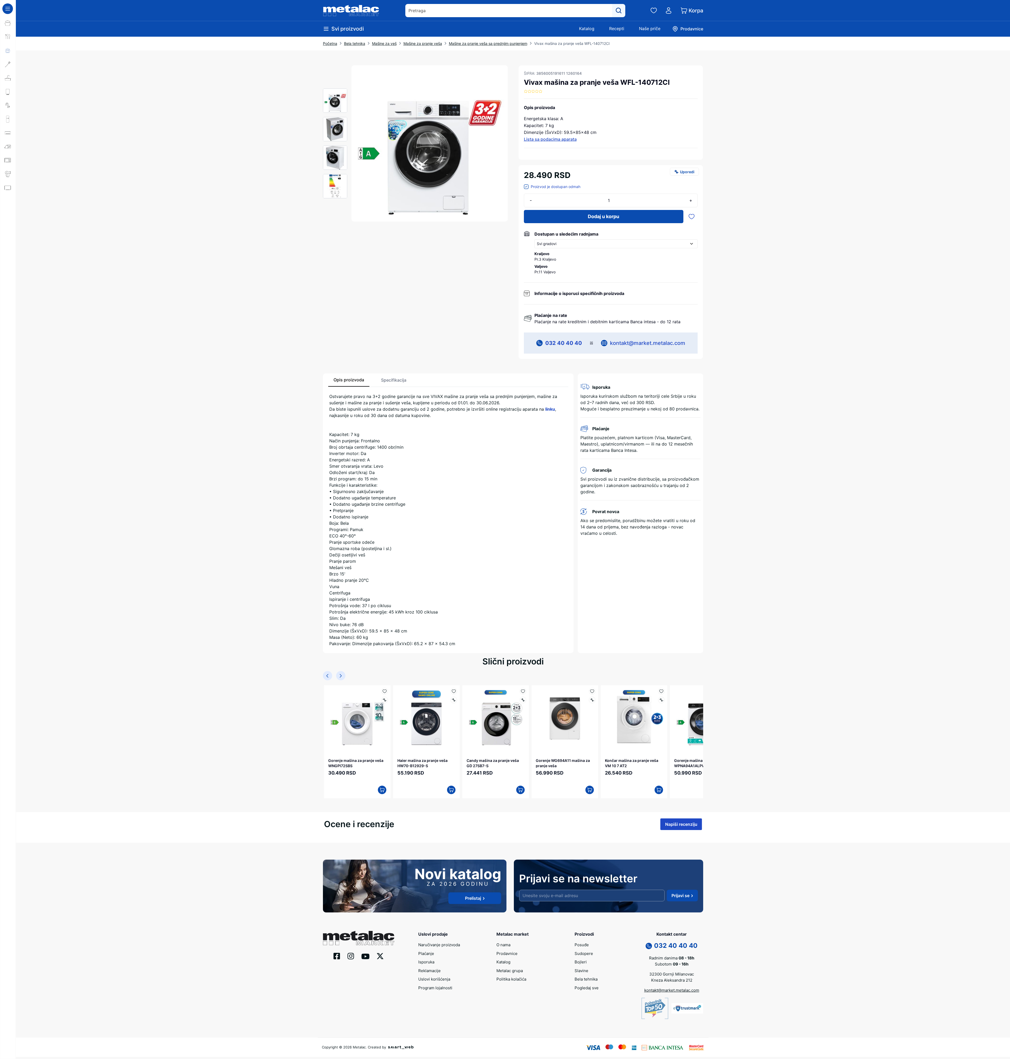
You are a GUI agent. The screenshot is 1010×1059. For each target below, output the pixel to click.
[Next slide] (340, 675)
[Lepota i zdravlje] (7, 174)
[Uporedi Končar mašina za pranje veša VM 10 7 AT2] (661, 700)
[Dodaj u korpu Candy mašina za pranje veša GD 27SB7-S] (520, 790)
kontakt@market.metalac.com (647, 343)
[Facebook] (336, 955)
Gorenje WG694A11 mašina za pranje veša (563, 763)
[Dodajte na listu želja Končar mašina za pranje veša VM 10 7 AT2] (661, 691)
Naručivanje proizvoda (439, 944)
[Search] (618, 10)
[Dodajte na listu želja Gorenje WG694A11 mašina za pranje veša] (592, 691)
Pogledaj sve (587, 987)
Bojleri (581, 961)
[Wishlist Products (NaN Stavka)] (654, 10)
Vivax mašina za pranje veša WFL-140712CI (572, 43)
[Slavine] (7, 105)
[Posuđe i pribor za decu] (7, 50)
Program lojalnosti (435, 987)
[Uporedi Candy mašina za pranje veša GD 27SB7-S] (523, 700)
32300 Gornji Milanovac (671, 974)
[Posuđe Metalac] (7, 23)
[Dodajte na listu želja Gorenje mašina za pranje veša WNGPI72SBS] (384, 691)
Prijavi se (680, 895)
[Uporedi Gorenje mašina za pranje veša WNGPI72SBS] (384, 700)
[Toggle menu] (7, 8)
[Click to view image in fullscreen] (429, 143)
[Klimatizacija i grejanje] (7, 132)
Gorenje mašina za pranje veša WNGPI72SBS (355, 763)
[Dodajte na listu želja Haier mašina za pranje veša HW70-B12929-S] (453, 691)
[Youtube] (365, 956)
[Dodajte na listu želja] (692, 217)
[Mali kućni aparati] (7, 146)
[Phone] (649, 945)
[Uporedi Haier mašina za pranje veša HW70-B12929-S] (453, 700)
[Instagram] (350, 955)
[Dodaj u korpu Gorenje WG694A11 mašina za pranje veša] (589, 790)
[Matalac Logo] (358, 937)
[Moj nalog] (668, 10)
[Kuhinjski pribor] (7, 64)
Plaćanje (426, 953)
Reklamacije (429, 970)
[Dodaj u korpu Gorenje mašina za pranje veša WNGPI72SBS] (382, 790)
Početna (330, 43)
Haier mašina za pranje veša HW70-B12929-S (422, 763)
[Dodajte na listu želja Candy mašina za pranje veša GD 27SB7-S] (523, 691)
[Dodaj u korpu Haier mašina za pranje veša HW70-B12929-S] (451, 790)
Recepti (616, 28)
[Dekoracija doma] (7, 229)
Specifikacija (393, 380)
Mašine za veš (384, 43)
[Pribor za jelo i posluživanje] (7, 36)
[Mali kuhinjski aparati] (7, 160)
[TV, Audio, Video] (7, 187)
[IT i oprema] (7, 215)
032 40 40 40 (563, 343)
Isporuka (426, 961)
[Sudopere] (7, 78)
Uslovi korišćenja (434, 979)
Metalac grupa (509, 970)
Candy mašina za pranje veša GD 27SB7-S (493, 763)
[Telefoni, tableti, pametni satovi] (7, 201)
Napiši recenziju (681, 824)
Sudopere (584, 953)
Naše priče (649, 28)
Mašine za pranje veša (422, 43)
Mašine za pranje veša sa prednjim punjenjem (488, 43)
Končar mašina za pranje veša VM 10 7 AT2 (631, 763)
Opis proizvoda (348, 379)
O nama (503, 944)
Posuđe (582, 944)
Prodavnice (507, 953)
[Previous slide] (327, 675)
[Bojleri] (7, 91)
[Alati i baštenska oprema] (7, 242)
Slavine (581, 970)
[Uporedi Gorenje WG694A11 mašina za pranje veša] (592, 700)
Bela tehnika (354, 43)
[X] (380, 955)
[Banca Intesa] (662, 1047)
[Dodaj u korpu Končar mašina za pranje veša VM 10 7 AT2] (659, 790)
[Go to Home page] (351, 10)
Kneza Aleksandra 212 (671, 980)
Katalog (586, 28)
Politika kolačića (511, 979)
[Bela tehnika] (7, 119)
